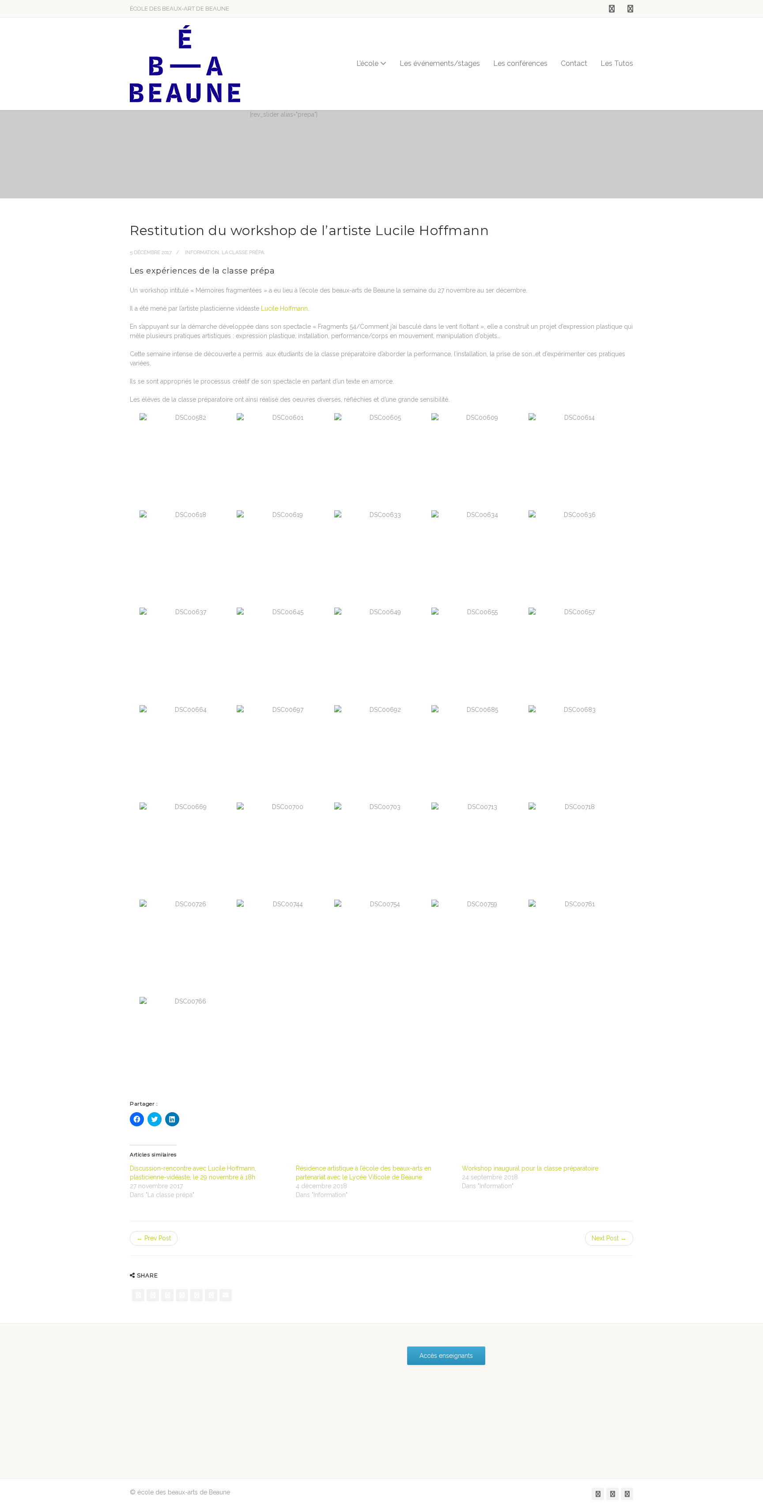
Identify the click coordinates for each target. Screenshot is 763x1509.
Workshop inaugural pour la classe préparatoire (530, 1168)
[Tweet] (153, 1295)
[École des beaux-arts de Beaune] (185, 64)
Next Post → (609, 1238)
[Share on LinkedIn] (211, 1295)
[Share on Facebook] (138, 1295)
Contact (574, 63)
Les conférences (520, 63)
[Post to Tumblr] (182, 1295)
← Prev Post (153, 1238)
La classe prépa (243, 252)
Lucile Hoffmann (283, 308)
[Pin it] (196, 1295)
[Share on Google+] (167, 1295)
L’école (367, 63)
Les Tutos (617, 63)
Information (202, 252)
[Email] (225, 1295)
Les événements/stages (440, 63)
